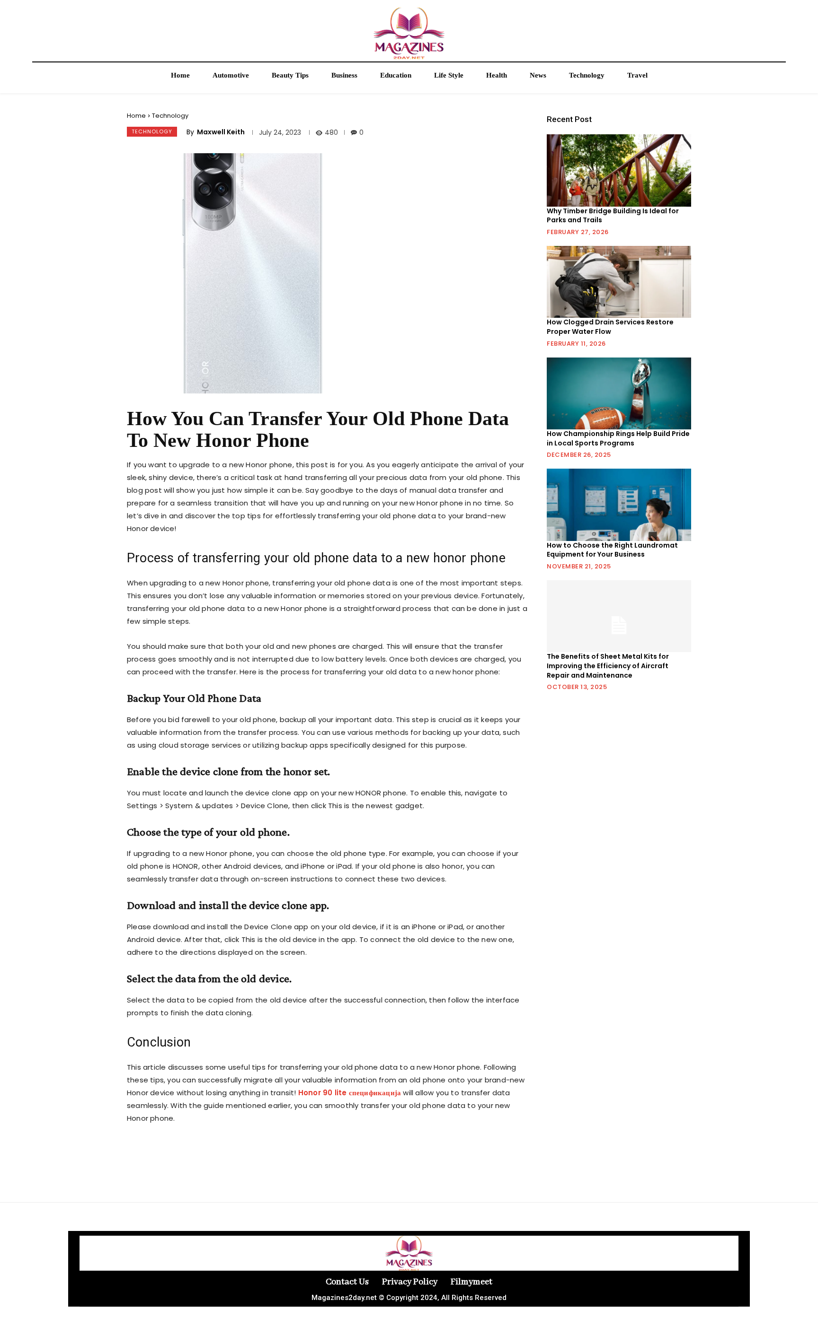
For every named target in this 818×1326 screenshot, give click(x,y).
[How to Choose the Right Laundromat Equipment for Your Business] (619, 505)
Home (136, 115)
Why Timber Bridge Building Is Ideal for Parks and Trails (613, 215)
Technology (170, 115)
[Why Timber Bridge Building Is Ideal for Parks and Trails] (619, 170)
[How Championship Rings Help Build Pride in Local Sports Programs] (619, 393)
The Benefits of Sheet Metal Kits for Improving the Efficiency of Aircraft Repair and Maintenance (608, 666)
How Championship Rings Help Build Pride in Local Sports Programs (618, 438)
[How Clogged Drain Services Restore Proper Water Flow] (619, 282)
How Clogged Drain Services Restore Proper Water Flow (610, 326)
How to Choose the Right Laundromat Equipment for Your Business (612, 550)
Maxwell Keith (221, 132)
